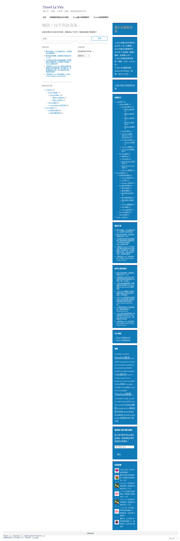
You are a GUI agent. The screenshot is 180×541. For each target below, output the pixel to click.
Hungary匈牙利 (123, 371)
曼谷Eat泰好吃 (129, 114)
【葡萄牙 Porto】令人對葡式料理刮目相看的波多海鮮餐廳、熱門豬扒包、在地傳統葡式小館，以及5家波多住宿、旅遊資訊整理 (58, 69)
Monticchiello (125, 381)
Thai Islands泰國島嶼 (128, 150)
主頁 (44, 17)
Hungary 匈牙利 (127, 183)
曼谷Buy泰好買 (129, 109)
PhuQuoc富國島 (127, 170)
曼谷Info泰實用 (129, 127)
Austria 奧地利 (127, 178)
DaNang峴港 (128, 365)
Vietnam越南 (52, 103)
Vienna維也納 (121, 405)
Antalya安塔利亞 (118, 354)
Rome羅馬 (125, 207)
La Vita (122, 491)
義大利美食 (125, 188)
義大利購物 (125, 191)
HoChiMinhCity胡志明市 (58, 105)
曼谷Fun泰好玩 (57, 100)
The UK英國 (123, 215)
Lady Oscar (124, 483)
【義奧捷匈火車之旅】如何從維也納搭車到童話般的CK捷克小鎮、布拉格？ (125, 279)
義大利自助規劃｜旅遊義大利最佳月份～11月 (58, 57)
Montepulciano (118, 381)
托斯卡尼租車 (120, 408)
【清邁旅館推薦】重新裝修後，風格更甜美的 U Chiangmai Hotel (125, 309)
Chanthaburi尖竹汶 (123, 361)
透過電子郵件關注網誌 (123, 430)
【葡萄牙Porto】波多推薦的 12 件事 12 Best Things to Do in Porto (58, 75)
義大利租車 (126, 415)
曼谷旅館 (120, 412)
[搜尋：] (66, 38)
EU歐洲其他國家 (124, 175)
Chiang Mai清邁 (129, 142)
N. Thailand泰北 (127, 140)
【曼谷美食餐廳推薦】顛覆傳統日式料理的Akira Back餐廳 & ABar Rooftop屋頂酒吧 (125, 286)
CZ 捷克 (124, 180)
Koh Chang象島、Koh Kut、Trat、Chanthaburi (128, 135)
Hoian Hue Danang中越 (128, 167)
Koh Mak (128, 378)
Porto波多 (118, 387)
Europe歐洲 (50, 108)
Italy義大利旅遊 (53, 110)
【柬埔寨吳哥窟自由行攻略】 (59, 17)
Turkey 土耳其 (121, 217)
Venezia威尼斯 (126, 210)
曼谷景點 (126, 411)
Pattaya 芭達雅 (127, 147)
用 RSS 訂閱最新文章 (123, 338)
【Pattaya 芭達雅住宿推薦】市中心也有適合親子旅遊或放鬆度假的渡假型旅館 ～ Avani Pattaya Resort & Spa (125, 301)
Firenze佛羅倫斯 (127, 204)
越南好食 (125, 156)
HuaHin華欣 (126, 131)
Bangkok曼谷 (54, 95)
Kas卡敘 (128, 374)
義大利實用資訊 (55, 113)
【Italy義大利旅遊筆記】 (81, 17)
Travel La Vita (53, 7)
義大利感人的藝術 (128, 200)
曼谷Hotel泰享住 (58, 98)
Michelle (123, 470)
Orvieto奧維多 (131, 381)
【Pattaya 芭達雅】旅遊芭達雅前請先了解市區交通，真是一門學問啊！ (125, 293)
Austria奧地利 (126, 354)
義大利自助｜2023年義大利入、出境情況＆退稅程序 (59, 52)
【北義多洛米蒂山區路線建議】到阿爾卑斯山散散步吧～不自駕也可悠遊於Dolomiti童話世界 (58, 62)
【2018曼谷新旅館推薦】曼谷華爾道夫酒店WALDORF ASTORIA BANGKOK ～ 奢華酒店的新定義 (125, 316)
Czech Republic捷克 (120, 365)
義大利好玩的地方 (128, 193)
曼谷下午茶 (126, 408)
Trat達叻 (119, 401)
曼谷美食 (131, 412)
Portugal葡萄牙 (124, 212)
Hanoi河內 (125, 159)
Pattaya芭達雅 (120, 384)
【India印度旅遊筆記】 (101, 17)
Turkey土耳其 (126, 401)
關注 (119, 454)
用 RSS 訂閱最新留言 (123, 340)
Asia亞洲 (49, 90)
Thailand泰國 (52, 93)
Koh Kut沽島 (123, 378)
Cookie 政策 (35, 537)
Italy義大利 (121, 374)
